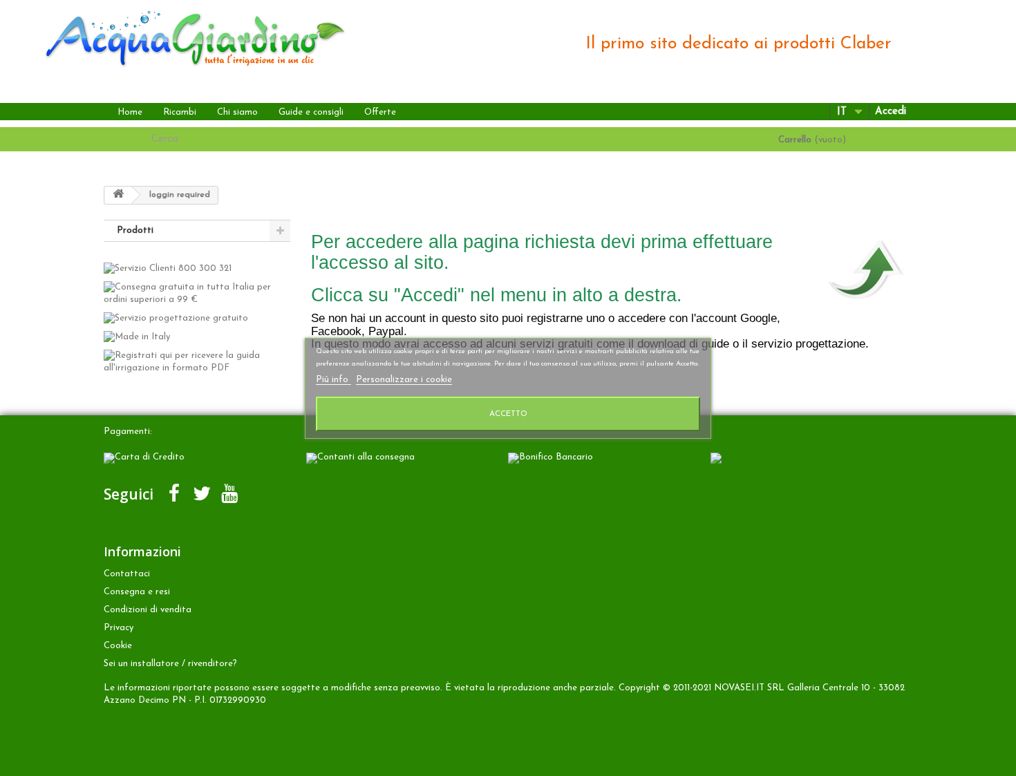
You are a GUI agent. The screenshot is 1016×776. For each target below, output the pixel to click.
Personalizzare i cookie (404, 379)
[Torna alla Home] (118, 195)
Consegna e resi (137, 591)
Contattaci (127, 573)
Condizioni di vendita (147, 609)
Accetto (508, 414)
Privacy (118, 627)
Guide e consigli (311, 112)
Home (129, 112)
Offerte (380, 112)
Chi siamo (237, 112)
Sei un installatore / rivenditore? (170, 663)
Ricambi (179, 112)
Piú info (333, 379)
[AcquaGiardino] (182, 36)
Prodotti (135, 230)
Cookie (118, 645)
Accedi (890, 111)
